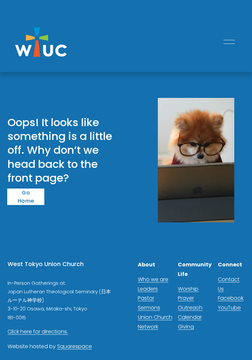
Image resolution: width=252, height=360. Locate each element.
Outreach (190, 307)
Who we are (153, 279)
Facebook (230, 298)
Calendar (190, 317)
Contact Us (229, 284)
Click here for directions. (38, 331)
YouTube (229, 307)
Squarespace (74, 346)
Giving (186, 326)
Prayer (186, 298)
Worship (188, 289)
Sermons (149, 307)
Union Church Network (155, 321)
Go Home (26, 197)
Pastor (146, 298)
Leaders (148, 289)
